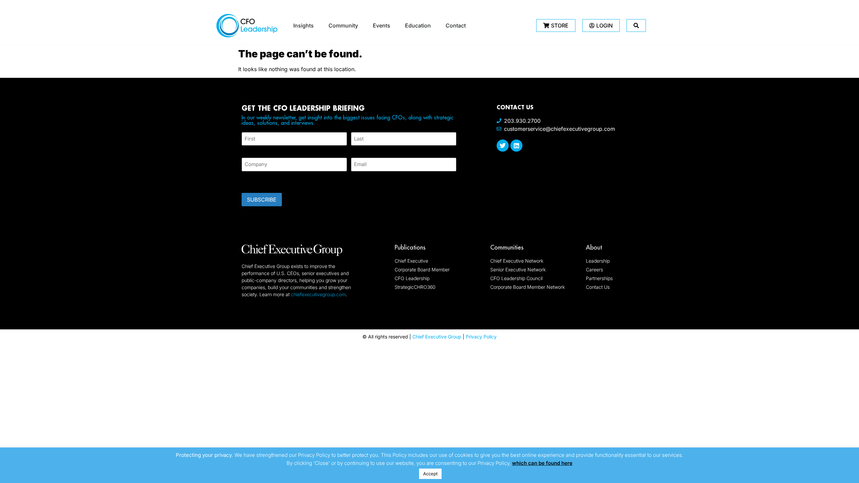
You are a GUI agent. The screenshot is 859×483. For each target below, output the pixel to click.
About (594, 247)
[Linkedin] (516, 146)
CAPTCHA (255, 180)
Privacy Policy (481, 336)
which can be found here (542, 463)
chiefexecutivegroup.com (318, 294)
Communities (506, 247)
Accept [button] (430, 473)
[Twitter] (503, 146)
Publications (410, 247)
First (247, 149)
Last (356, 149)
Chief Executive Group (436, 336)
